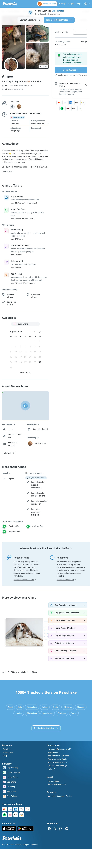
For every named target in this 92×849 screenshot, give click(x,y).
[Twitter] (55, 828)
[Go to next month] (39, 331)
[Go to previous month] (35, 331)
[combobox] (25, 324)
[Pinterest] (66, 828)
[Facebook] (49, 828)
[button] (71, 58)
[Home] (3, 672)
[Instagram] (60, 828)
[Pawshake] (9, 3)
